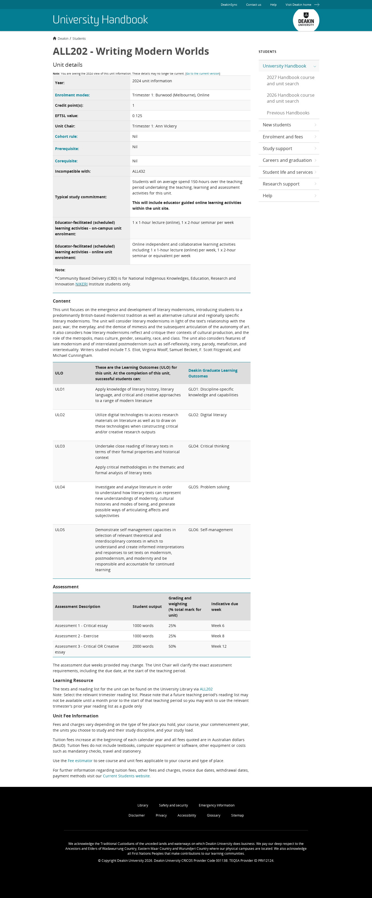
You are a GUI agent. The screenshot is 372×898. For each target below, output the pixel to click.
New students (277, 125)
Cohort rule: (66, 136)
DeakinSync (229, 4)
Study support (277, 148)
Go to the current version (202, 73)
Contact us (253, 4)
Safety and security (173, 805)
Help (273, 4)
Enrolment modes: (72, 95)
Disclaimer (137, 815)
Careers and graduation (287, 160)
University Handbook (284, 66)
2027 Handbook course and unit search (291, 80)
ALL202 (206, 689)
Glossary (213, 815)
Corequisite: (66, 160)
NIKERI (81, 284)
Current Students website (126, 775)
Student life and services (288, 172)
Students (79, 38)
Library (143, 805)
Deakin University (306, 20)
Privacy (161, 815)
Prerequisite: (67, 148)
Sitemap (237, 815)
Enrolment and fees (283, 137)
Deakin (63, 38)
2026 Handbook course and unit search (291, 98)
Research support (281, 184)
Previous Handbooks (288, 113)
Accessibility (187, 815)
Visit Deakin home (298, 4)
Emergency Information (216, 805)
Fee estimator (80, 760)
